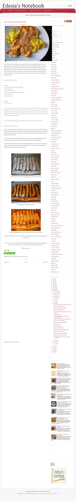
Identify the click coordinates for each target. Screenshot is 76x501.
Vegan (52, 263)
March (55, 342)
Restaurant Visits (54, 214)
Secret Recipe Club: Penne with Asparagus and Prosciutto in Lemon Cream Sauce (63, 386)
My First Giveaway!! (61, 363)
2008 (54, 350)
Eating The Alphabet (55, 99)
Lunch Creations (54, 155)
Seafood (53, 230)
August (55, 298)
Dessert (52, 93)
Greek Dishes (54, 122)
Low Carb (53, 152)
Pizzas (52, 199)
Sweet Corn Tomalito (20, 236)
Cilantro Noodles (57, 314)
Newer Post (6, 262)
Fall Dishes (53, 106)
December (56, 291)
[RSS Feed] (65, 21)
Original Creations (24, 256)
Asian (52, 49)
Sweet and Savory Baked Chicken (60, 333)
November (56, 292)
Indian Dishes (54, 135)
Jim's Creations (54, 144)
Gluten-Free (53, 119)
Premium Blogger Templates (46, 493)
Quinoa (52, 210)
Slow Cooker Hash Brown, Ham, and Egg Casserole (61, 337)
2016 (54, 280)
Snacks (52, 239)
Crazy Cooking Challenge (56, 88)
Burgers (52, 69)
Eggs (52, 102)
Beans (52, 55)
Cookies (53, 84)
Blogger (48, 491)
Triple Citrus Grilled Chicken (59, 306)
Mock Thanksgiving (55, 172)
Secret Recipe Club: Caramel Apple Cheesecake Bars (64, 410)
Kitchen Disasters (54, 148)
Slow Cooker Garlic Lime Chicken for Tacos (62, 304)
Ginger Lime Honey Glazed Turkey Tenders (62, 319)
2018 (54, 279)
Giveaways (53, 117)
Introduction (53, 139)
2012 (54, 287)
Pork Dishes (53, 201)
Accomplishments (48, 10)
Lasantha (37, 493)
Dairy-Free (53, 91)
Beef (52, 58)
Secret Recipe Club (12, 244)
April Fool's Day (54, 47)
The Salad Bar (54, 256)
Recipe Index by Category (35, 10)
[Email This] (4, 250)
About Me (10, 10)
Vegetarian (53, 267)
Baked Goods (54, 53)
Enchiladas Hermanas (29, 138)
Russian (52, 219)
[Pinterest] (70, 21)
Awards (52, 51)
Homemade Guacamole (58, 328)
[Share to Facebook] (8, 250)
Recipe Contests (54, 212)
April (55, 340)
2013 (54, 286)
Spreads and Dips (54, 243)
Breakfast (53, 66)
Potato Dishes (54, 203)
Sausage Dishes (54, 227)
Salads (52, 221)
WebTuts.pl (24, 493)
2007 (54, 351)
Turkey (52, 258)
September (56, 296)
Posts (54, 33)
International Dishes (55, 137)
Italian (52, 141)
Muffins (52, 177)
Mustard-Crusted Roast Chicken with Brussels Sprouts (60, 317)
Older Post (45, 262)
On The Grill (53, 183)
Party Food (53, 192)
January (55, 344)
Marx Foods (53, 159)
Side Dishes (53, 234)
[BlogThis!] (6, 250)
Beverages (53, 60)
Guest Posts (53, 124)
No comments (23, 24)
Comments (55, 36)
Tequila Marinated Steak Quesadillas (61, 329)
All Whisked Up (54, 44)
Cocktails (53, 77)
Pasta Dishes (53, 194)
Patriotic (53, 197)
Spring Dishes (54, 245)
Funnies (52, 115)
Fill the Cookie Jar (54, 108)
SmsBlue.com (55, 493)
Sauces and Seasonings (56, 225)
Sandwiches (53, 223)
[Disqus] (26, 283)
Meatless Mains (54, 163)
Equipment (53, 104)
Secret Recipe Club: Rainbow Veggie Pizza (63, 435)
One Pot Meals (54, 186)
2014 (54, 284)
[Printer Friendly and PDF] (26, 253)
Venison (52, 269)
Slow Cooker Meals (55, 236)
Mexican (18, 256)
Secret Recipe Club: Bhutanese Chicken (63, 426)
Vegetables (53, 265)
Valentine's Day (54, 261)
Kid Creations (54, 146)
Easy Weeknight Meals (55, 97)
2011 (54, 289)
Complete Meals (54, 80)
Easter (52, 95)
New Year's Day (54, 179)
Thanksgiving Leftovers (56, 254)
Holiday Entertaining (55, 130)
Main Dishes (13, 256)
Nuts (52, 181)
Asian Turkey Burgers (57, 326)
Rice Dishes (53, 216)
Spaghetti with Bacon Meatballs (63, 378)
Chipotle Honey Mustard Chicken (60, 335)
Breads (52, 64)
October (55, 294)
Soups (52, 241)
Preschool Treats (54, 205)
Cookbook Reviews (55, 82)
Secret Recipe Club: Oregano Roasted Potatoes (63, 418)
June (55, 301)
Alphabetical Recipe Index (21, 10)
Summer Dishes (54, 250)
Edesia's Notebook (37, 491)
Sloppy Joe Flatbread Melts (59, 320)
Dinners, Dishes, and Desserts (13, 243)
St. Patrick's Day (54, 247)
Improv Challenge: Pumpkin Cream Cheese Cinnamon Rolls (64, 402)
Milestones (53, 170)
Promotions (53, 208)
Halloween (53, 126)
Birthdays (53, 62)
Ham (52, 128)
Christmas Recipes (55, 75)
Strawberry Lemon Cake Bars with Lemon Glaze (64, 395)
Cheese (52, 71)
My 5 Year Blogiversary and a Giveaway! (63, 371)
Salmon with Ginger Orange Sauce (60, 322)
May (55, 303)
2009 (54, 348)
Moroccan (53, 175)
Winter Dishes (54, 272)
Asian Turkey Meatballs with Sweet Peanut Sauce (62, 312)
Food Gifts (53, 111)
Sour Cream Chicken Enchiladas (15, 22)
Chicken (9, 256)
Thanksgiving (54, 252)
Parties (52, 190)
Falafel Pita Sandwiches (58, 310)
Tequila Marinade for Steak (59, 331)
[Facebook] (68, 21)
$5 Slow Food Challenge (56, 42)
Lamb (52, 150)
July (54, 299)
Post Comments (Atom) (14, 342)
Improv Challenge (55, 133)
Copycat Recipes (54, 86)
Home (4, 10)
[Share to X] (7, 250)
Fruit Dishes (53, 113)
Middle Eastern (54, 168)
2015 (54, 282)
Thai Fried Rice (56, 324)
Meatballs (53, 161)
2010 (54, 346)
